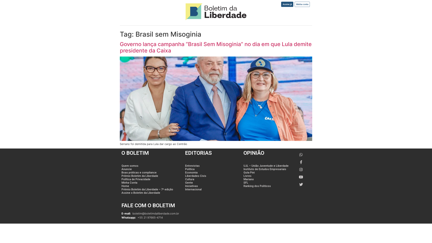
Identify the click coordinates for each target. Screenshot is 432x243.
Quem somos (130, 165)
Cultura (189, 179)
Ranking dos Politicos (257, 186)
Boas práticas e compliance (139, 172)
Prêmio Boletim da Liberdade (140, 176)
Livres (247, 176)
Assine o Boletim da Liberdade (141, 192)
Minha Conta (129, 182)
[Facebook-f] (301, 162)
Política (190, 169)
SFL (246, 182)
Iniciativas (191, 186)
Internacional (193, 189)
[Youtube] (301, 177)
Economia (191, 172)
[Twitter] (301, 184)
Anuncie (127, 169)
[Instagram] (301, 169)
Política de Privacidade (136, 179)
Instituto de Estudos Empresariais (265, 169)
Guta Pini (249, 172)
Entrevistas (192, 165)
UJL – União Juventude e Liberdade (266, 165)
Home (125, 186)
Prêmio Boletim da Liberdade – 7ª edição (147, 189)
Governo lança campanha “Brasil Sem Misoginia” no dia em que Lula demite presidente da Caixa (216, 47)
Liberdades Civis (195, 176)
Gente (189, 182)
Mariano (249, 179)
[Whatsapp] (301, 154)
